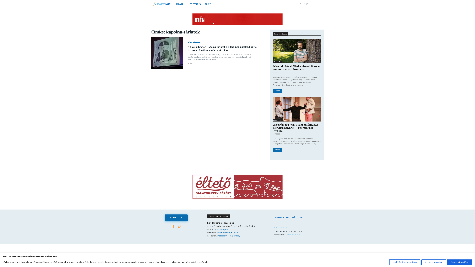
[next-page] (278, 155)
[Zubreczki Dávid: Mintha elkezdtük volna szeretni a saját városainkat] (297, 51)
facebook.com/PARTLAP (228, 232)
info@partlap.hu (221, 229)
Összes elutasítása (433, 262)
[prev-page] (274, 155)
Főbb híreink (194, 42)
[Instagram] (307, 4)
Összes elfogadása (459, 262)
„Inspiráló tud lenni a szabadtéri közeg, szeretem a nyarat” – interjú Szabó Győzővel (296, 128)
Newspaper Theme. (293, 235)
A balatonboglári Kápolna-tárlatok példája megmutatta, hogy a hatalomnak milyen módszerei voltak (222, 48)
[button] (300, 4)
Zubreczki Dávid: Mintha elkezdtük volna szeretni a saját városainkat (297, 68)
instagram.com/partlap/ (228, 235)
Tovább (277, 91)
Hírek (275, 120)
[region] (237, 260)
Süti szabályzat (280, 228)
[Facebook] (304, 4)
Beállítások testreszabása (405, 262)
